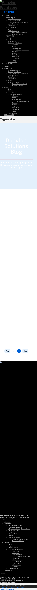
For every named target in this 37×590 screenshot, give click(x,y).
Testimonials (13, 568)
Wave (11, 535)
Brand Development (15, 525)
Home (7, 522)
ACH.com (16, 551)
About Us (8, 542)
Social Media (13, 534)
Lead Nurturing (14, 530)
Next (25, 351)
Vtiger (15, 566)
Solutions (8, 523)
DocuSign (16, 558)
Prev (7, 351)
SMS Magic (17, 563)
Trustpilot (16, 565)
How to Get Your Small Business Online (20, 540)
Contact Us (9, 570)
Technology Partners (16, 549)
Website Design (14, 537)
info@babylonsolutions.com (14, 581)
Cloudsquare (17, 554)
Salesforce (13, 532)
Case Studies (13, 548)
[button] (7, 589)
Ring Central (17, 560)
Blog (10, 544)
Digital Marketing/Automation (19, 529)
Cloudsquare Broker (15, 527)
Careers (11, 546)
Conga (15, 553)
